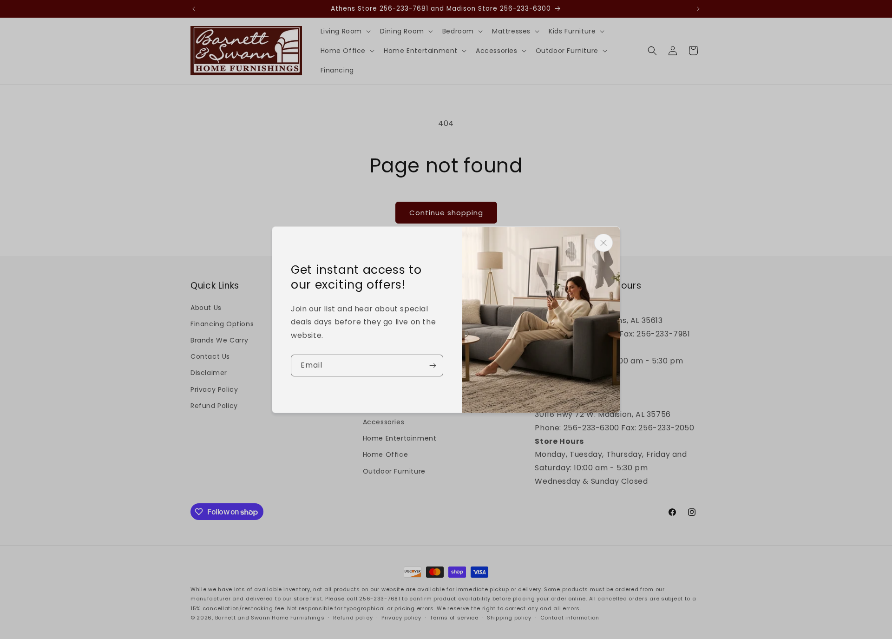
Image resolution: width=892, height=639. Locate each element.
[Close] (603, 243)
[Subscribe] (432, 365)
